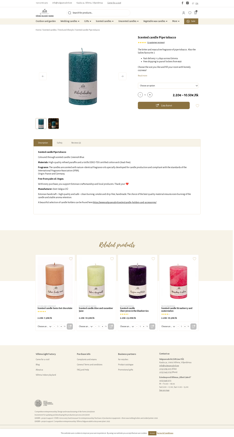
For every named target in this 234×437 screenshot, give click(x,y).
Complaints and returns (87, 359)
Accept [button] (152, 433)
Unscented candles (127, 21)
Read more (142, 76)
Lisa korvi (166, 105)
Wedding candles (68, 21)
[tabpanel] (83, 76)
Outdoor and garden (46, 21)
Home (38, 30)
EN (197, 3)
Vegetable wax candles (154, 21)
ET (193, 3)
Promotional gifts (125, 370)
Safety (59, 143)
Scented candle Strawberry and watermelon (176, 309)
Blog (38, 365)
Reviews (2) (76, 143)
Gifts (86, 21)
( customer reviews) (156, 42)
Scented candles (103, 21)
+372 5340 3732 (165, 372)
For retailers (123, 359)
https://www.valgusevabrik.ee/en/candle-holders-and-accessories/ (124, 202)
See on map (164, 390)
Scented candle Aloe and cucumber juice (96, 309)
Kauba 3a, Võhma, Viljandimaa (90, 3)
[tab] (41, 123)
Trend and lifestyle (66, 30)
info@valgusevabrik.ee (62, 3)
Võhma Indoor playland (46, 375)
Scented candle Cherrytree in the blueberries (134, 309)
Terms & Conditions (165, 433)
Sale (193, 21)
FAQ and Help (83, 370)
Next (122, 76)
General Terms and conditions (89, 365)
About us (39, 370)
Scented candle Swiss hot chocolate (55, 308)
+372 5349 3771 (165, 380)
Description (43, 143)
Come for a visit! (114, 3)
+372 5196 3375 (42, 3)
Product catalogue (125, 365)
